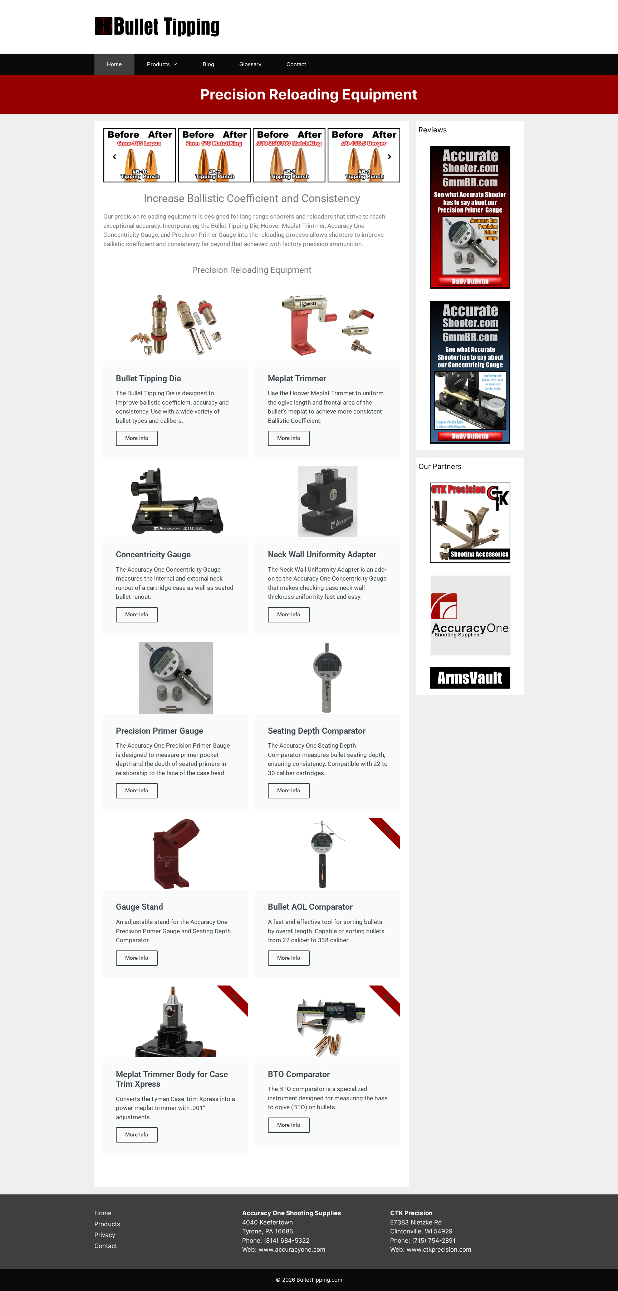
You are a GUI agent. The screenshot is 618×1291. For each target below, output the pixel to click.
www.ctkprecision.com (439, 1249)
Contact (296, 64)
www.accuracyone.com (292, 1249)
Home (114, 64)
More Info (136, 438)
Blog (208, 64)
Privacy (104, 1234)
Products (158, 64)
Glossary (250, 64)
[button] (114, 157)
